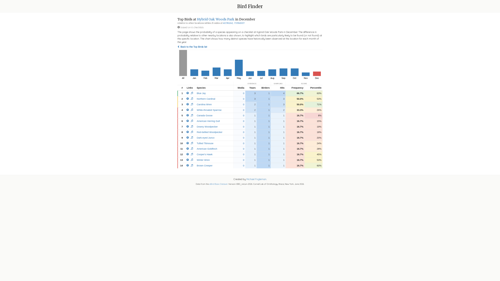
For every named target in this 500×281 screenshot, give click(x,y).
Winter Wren (203, 160)
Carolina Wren (204, 104)
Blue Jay (201, 93)
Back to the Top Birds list (193, 46)
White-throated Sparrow (209, 110)
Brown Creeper (205, 165)
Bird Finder (250, 6)
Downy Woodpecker (207, 126)
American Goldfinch (207, 149)
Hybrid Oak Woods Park (215, 19)
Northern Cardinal (206, 99)
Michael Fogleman (256, 179)
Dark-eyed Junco (205, 137)
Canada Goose (205, 115)
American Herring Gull (208, 121)
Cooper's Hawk (205, 154)
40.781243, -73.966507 (234, 23)
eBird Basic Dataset (218, 184)
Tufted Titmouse (205, 143)
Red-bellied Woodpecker (209, 132)
